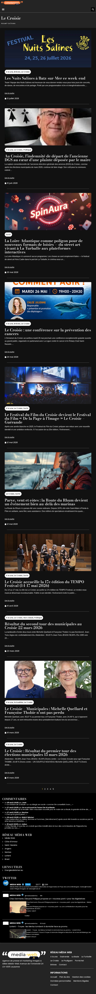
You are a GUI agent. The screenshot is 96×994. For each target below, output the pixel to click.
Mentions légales (81, 981)
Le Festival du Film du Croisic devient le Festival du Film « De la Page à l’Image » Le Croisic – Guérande (48, 418)
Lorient (8, 855)
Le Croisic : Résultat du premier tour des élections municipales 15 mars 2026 (40, 752)
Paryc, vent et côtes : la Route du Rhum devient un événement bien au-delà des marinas (46, 502)
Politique (27, 149)
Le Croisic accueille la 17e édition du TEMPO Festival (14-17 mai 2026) (44, 583)
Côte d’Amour (11, 841)
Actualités (18, 702)
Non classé (28, 617)
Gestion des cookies (81, 977)
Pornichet (79, 960)
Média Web (10, 838)
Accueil (4, 23)
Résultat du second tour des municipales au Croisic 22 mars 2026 (43, 626)
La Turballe (86, 956)
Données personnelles (60, 981)
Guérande (64, 956)
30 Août (43, 923)
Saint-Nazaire (11, 845)
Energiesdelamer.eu (14, 870)
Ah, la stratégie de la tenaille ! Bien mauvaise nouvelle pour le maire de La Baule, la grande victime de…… (48, 809)
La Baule (75, 956)
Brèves (17, 71)
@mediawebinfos (31, 896)
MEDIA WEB (15, 895)
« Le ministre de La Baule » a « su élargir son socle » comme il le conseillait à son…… (39, 804)
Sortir (8, 234)
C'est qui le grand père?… (16, 814)
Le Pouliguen (67, 960)
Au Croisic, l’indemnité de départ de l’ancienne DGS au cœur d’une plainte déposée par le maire (47, 158)
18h (41, 896)
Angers (8, 848)
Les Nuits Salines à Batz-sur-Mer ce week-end (45, 78)
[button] (3, 9)
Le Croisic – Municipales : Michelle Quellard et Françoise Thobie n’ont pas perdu (46, 710)
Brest (7, 859)
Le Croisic (25, 71)
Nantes (8, 852)
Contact (63, 964)
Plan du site (64, 977)
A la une (9, 71)
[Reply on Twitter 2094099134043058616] (11, 916)
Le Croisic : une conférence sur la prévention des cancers (48, 332)
